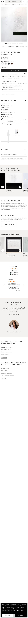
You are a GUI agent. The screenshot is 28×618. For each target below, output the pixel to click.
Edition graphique (21, 4)
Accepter (7, 615)
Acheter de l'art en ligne (6, 4)
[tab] (14, 100)
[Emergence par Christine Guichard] (14, 181)
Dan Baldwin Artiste (6, 349)
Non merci (20, 615)
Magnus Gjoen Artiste (6, 347)
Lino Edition (4, 370)
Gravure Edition (5, 368)
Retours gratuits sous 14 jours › (9, 81)
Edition (14, 4)
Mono (11, 105)
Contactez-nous (9, 224)
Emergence (8, 190)
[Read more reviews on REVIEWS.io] (14, 274)
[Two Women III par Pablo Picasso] (14, 244)
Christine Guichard (10, 52)
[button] (26, 1)
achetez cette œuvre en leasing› (13, 89)
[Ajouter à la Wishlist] (25, 74)
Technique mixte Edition (7, 375)
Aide (3, 46)
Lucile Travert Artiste (6, 352)
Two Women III (9, 253)
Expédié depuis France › (21, 83)
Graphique (6, 107)
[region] (14, 285)
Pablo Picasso (10, 255)
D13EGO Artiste (5, 354)
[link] (20, 1)
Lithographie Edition (6, 373)
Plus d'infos (7, 611)
